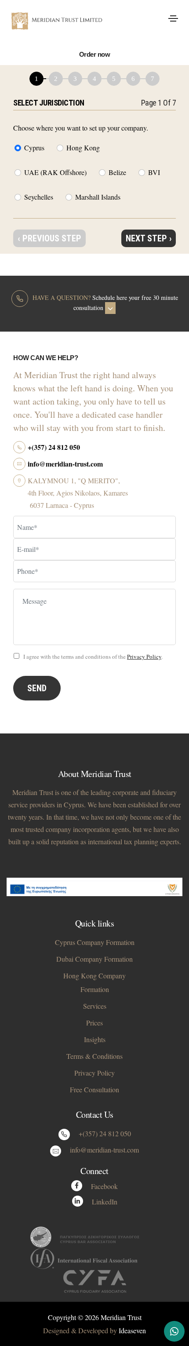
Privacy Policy (144, 656)
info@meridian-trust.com (65, 464)
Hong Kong (83, 147)
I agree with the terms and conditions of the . (92, 656)
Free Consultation (94, 1089)
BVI (154, 172)
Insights (94, 1039)
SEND (37, 688)
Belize (117, 172)
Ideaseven (132, 1330)
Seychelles (38, 196)
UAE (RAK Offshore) (55, 172)
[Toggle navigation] (173, 18)
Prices (94, 1022)
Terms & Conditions (94, 1056)
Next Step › (148, 238)
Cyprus (34, 147)
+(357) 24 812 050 (54, 447)
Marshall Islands (97, 196)
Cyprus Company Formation (94, 942)
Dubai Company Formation (94, 958)
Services (94, 1005)
